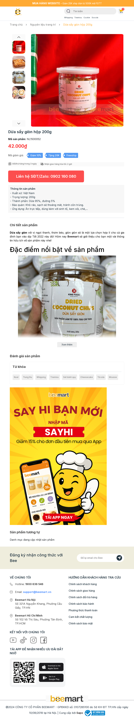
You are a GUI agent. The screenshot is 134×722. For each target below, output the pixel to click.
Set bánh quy (69, 377)
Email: (33, 592)
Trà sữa (100, 377)
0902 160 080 (63, 176)
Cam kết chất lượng (80, 616)
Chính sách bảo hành (81, 603)
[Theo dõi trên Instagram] (34, 640)
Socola (95, 17)
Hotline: (29, 584)
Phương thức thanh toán (83, 610)
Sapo (79, 712)
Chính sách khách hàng (83, 584)
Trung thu (27, 377)
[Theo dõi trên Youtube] (13, 640)
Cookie (87, 17)
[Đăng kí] (119, 558)
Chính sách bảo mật (81, 623)
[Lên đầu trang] (128, 718)
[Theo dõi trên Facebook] (43, 640)
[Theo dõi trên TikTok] (23, 640)
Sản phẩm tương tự (25, 532)
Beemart (73, 236)
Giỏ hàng (123, 9)
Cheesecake (86, 377)
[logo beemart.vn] (67, 698)
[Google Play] (51, 678)
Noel (16, 377)
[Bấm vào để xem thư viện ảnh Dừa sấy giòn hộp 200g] (77, 80)
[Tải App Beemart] (58, 455)
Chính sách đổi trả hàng (83, 597)
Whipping (68, 17)
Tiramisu (78, 17)
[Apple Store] (51, 667)
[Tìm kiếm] (68, 11)
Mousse (113, 377)
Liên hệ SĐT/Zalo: (46, 176)
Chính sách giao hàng (82, 590)
